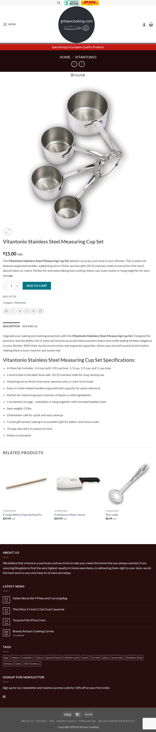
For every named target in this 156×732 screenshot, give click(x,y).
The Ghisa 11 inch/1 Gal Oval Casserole (38, 609)
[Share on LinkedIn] (40, 311)
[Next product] (74, 64)
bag (6, 657)
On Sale (95, 657)
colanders (27, 657)
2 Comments (22, 635)
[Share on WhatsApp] (6, 311)
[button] (9, 24)
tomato (8, 663)
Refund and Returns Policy (116, 721)
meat (85, 657)
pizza (106, 657)
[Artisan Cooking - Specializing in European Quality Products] (76, 25)
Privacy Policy (66, 721)
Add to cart (36, 285)
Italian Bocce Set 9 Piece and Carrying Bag (40, 598)
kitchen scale (72, 657)
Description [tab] (11, 326)
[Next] (153, 494)
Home (65, 57)
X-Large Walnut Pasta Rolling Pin (22, 514)
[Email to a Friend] (27, 311)
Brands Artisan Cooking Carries (33, 631)
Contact (41, 721)
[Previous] (3, 494)
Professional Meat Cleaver (69, 514)
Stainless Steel (134, 657)
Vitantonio (85, 57)
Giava (39, 657)
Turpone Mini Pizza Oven (29, 620)
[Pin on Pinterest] (34, 311)
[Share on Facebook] (13, 311)
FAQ (51, 721)
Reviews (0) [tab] (29, 326)
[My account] (144, 24)
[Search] (58, 3)
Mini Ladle (112, 514)
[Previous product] (82, 64)
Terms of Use (87, 721)
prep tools (117, 657)
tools (18, 663)
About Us (27, 721)
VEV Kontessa (32, 663)
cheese (15, 657)
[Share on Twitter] (20, 311)
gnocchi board (53, 657)
